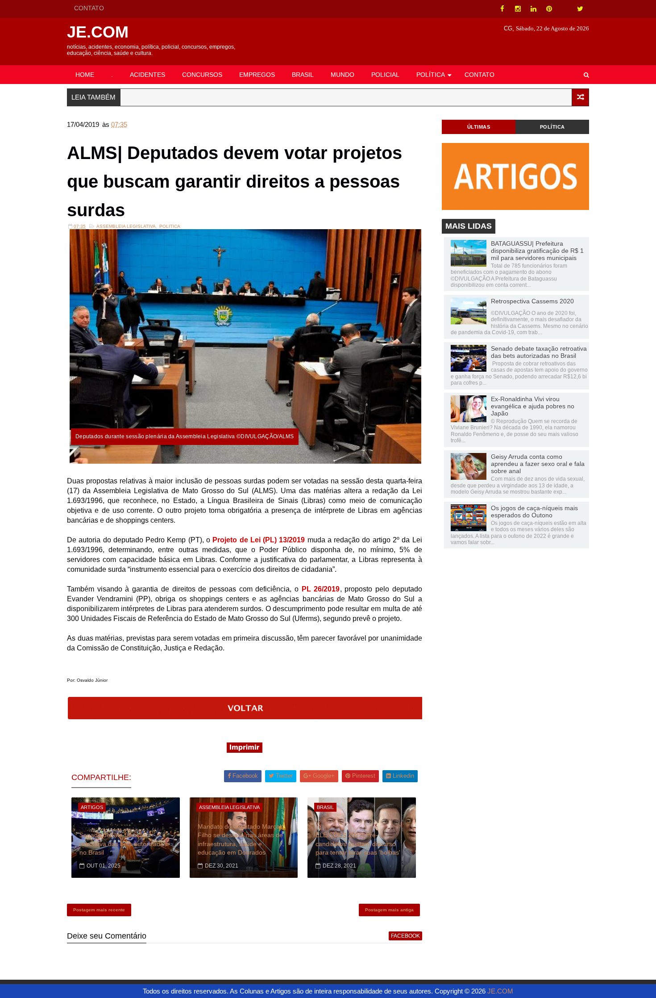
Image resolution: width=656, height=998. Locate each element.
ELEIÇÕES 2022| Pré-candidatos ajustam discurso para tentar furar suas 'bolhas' (358, 843)
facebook (405, 936)
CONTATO (89, 8)
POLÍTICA (430, 74)
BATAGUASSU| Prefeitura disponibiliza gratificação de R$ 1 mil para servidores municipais (537, 250)
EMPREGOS (257, 74)
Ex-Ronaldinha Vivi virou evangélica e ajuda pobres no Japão (532, 406)
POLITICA (169, 226)
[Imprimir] (244, 750)
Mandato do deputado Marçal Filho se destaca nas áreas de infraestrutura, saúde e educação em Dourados (240, 839)
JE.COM (98, 32)
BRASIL (303, 74)
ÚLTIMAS (478, 127)
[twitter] (580, 9)
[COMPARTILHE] (245, 717)
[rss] (564, 9)
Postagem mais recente (99, 909)
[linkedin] (533, 9)
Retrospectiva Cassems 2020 (532, 301)
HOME (84, 74)
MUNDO (342, 74)
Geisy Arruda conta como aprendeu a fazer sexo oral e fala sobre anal (538, 463)
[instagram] (517, 9)
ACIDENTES (147, 74)
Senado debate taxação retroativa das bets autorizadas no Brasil (123, 843)
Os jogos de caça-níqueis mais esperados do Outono (534, 511)
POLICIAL (385, 74)
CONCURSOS (202, 74)
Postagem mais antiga (389, 909)
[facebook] (502, 9)
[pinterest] (549, 9)
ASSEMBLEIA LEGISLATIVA (126, 226)
